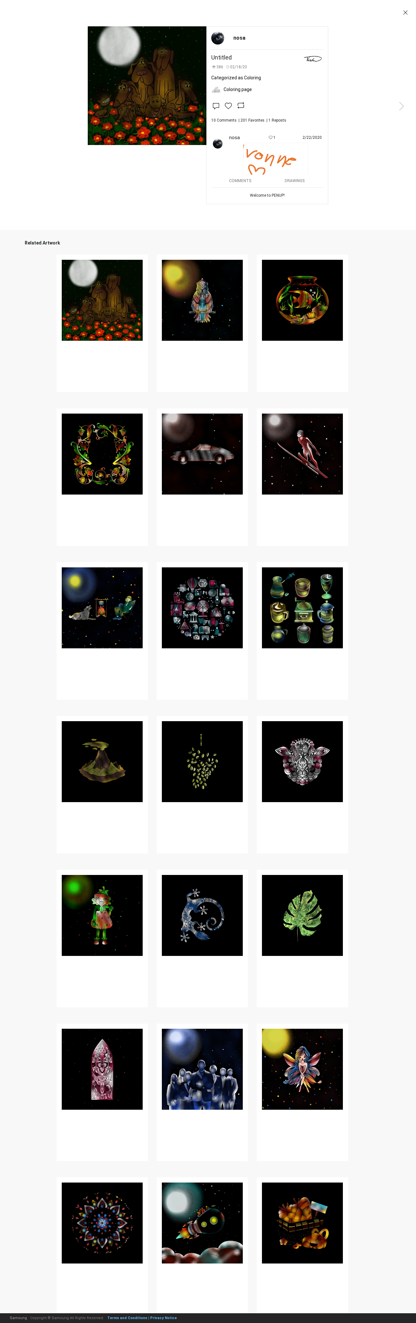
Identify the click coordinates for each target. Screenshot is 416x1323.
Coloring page (238, 89)
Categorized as (236, 77)
